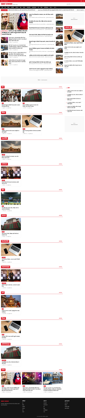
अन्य (55, 7)
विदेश (8, 7)
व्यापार (24, 7)
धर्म (38, 7)
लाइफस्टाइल (34, 7)
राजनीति (12, 7)
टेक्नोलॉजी (28, 7)
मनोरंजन (16, 7)
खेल (20, 7)
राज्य (50, 7)
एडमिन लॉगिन (67, 408)
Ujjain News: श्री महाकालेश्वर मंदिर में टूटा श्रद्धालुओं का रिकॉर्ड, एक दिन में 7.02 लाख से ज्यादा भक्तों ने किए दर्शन (53, 10)
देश (5, 7)
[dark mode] (83, 1)
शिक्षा (41, 7)
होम (2, 7)
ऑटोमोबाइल (46, 7)
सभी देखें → (61, 87)
